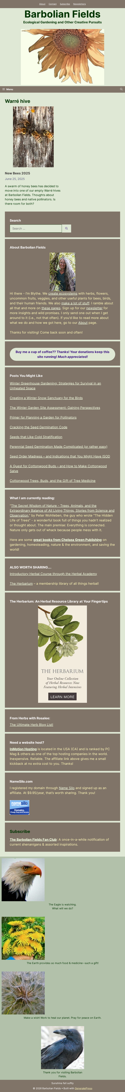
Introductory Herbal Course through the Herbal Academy (53, 574)
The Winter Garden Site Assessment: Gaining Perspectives (55, 408)
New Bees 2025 (17, 173)
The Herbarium (21, 584)
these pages (51, 308)
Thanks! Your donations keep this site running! (62, 354)
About (42, 4)
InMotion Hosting (23, 749)
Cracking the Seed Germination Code (38, 427)
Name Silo (67, 788)
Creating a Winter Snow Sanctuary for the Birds (46, 398)
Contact (53, 4)
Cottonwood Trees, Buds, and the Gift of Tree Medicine (53, 481)
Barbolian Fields (62, 14)
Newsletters (79, 4)
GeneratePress (83, 1088)
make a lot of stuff (75, 303)
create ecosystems (62, 293)
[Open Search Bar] (121, 89)
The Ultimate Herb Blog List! (31, 725)
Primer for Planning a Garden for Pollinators (43, 417)
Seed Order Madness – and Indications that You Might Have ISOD (60, 456)
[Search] (66, 228)
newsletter (94, 308)
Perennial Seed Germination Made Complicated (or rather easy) (58, 447)
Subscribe (65, 4)
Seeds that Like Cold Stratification (36, 437)
